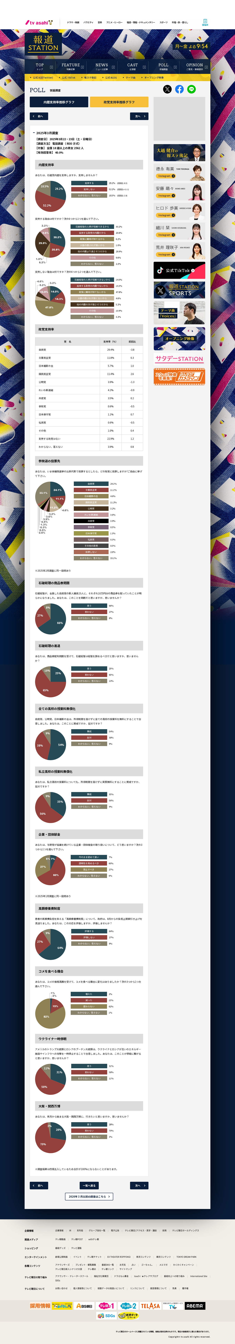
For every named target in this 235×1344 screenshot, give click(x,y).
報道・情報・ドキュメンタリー (141, 22)
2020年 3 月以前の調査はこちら (87, 1196)
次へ (137, 116)
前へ (40, 116)
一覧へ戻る (89, 1185)
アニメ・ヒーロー (114, 22)
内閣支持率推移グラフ (59, 102)
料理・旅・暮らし (180, 22)
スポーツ (163, 22)
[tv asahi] (39, 22)
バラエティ (88, 22)
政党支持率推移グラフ (119, 102)
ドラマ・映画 (73, 22)
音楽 (100, 22)
